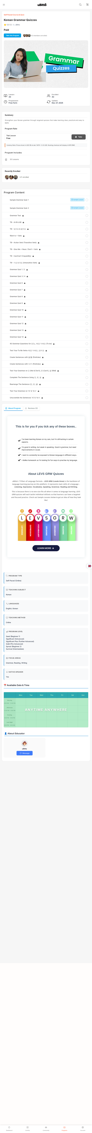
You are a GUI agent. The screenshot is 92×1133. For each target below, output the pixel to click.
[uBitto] (24, 743)
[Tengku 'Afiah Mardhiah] (24, 35)
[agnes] (26, 35)
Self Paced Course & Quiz (14, 15)
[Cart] (87, 4)
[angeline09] (29, 35)
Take (80, 137)
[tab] (13, 408)
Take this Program (12, 35)
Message (25, 753)
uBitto (24, 749)
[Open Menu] (3, 4)
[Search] (81, 4)
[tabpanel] (46, 490)
